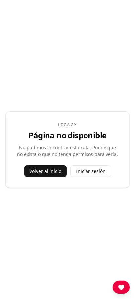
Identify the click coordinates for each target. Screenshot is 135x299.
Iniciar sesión (91, 171)
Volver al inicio (45, 171)
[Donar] (121, 287)
